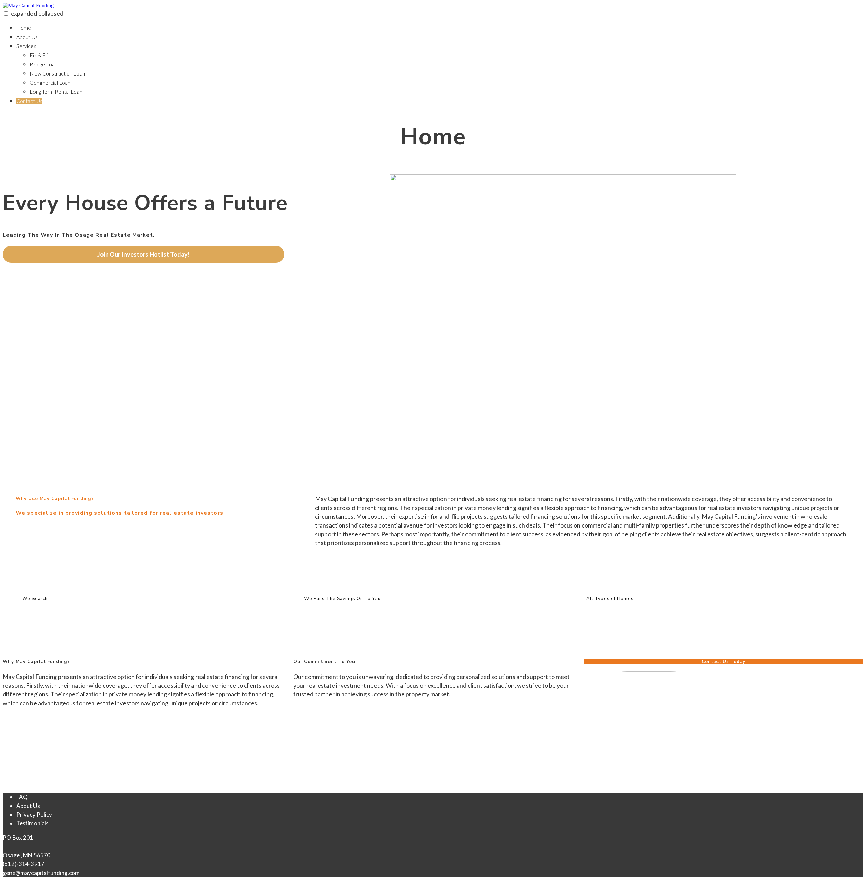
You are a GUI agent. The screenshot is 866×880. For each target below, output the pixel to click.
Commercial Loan (50, 82)
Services (26, 46)
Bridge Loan (44, 64)
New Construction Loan (57, 73)
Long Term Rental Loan (56, 91)
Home (23, 27)
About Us (27, 37)
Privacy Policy (34, 814)
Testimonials (32, 823)
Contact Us (29, 101)
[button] (6, 13)
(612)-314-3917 (23, 863)
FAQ (22, 796)
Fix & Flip (40, 55)
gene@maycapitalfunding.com (41, 872)
